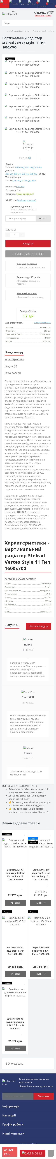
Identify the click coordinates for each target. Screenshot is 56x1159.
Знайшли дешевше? (26, 200)
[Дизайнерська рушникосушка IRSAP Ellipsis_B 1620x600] (15, 1000)
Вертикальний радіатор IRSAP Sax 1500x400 (15, 950)
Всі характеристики (42, 322)
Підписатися (43, 1096)
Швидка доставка (27, 263)
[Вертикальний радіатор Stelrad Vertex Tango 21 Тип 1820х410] (41, 851)
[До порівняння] (49, 157)
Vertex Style (46, 583)
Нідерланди (45, 590)
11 (50, 608)
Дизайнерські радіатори (18, 31)
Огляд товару (14, 352)
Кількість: (10, 229)
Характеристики (14, 359)
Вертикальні (45, 611)
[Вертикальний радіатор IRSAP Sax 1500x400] (15, 929)
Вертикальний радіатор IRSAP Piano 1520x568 (40, 950)
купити (32, 1156)
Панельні (47, 604)
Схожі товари (13, 373)
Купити (43, 218)
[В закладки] (41, 157)
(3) (29, 157)
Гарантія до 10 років (28, 277)
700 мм (48, 601)
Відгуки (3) (11, 366)
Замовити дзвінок (43, 15)
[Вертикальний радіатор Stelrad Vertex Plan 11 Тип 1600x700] (15, 851)
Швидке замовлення (28, 254)
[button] (23, 4)
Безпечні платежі (27, 293)
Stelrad (20, 186)
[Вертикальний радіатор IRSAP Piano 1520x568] (41, 929)
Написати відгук (38, 626)
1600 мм (47, 597)
